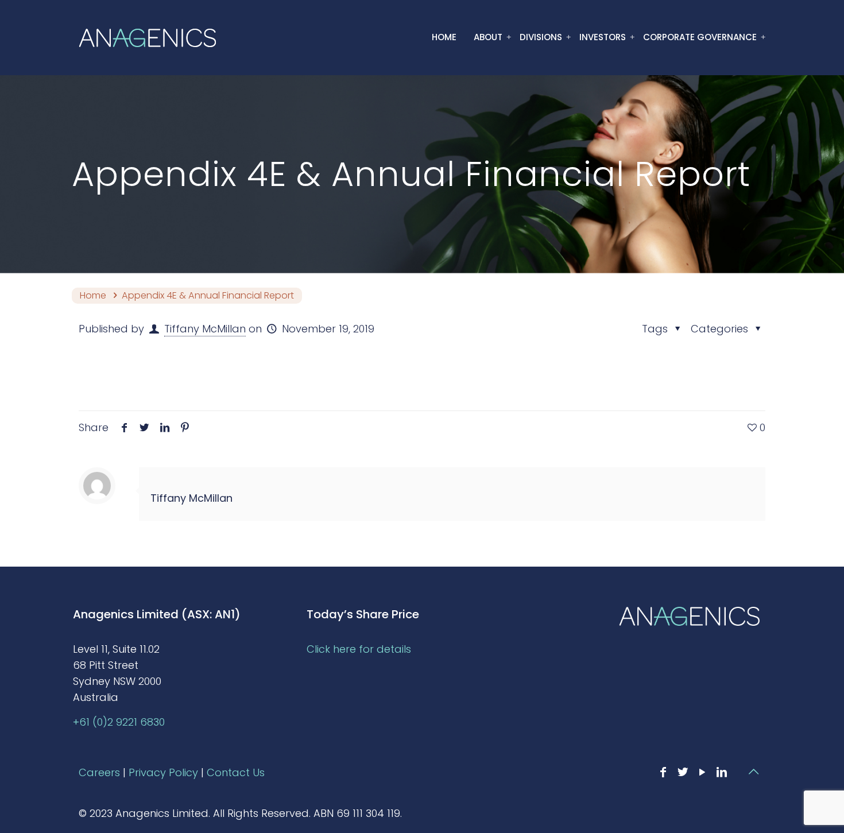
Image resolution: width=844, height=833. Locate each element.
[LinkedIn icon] (722, 772)
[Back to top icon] (753, 772)
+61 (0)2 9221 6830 (119, 722)
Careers (99, 772)
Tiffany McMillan (205, 328)
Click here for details (359, 649)
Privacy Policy (163, 772)
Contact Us (236, 772)
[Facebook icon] (663, 772)
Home (93, 295)
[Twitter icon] (683, 772)
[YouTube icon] (702, 772)
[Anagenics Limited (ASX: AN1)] (147, 37)
